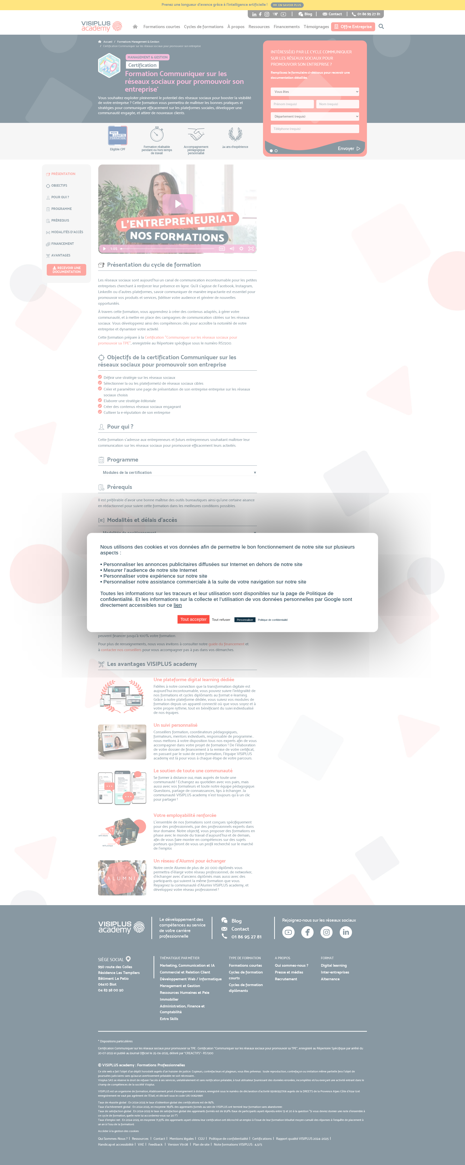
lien (178, 605)
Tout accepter (193, 619)
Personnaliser (245, 619)
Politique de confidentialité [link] (273, 619)
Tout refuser (221, 620)
